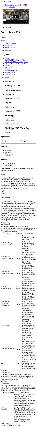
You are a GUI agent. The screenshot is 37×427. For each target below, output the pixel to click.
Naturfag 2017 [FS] (11, 47)
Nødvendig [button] (4, 221)
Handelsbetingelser (11, 71)
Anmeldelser (9, 67)
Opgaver (7, 65)
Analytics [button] (4, 381)
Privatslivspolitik (10, 74)
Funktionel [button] (4, 370)
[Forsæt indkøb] (6, 1)
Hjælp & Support (10, 72)
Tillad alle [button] (24, 188)
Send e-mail (8, 165)
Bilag (7, 77)
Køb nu (3, 40)
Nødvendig (6, 223)
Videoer (3, 77)
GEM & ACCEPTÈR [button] (8, 423)
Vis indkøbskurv (6, 50)
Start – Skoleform (10, 44)
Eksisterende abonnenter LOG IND (16, 5)
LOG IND (12, 7)
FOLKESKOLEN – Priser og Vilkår (16, 62)
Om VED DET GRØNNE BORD (16, 63)
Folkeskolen (8, 45)
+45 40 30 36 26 (10, 163)
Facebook (8, 27)
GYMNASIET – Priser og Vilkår (15, 60)
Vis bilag (7, 132)
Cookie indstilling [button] (6, 188)
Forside (7, 58)
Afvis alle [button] (17, 188)
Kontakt (7, 69)
